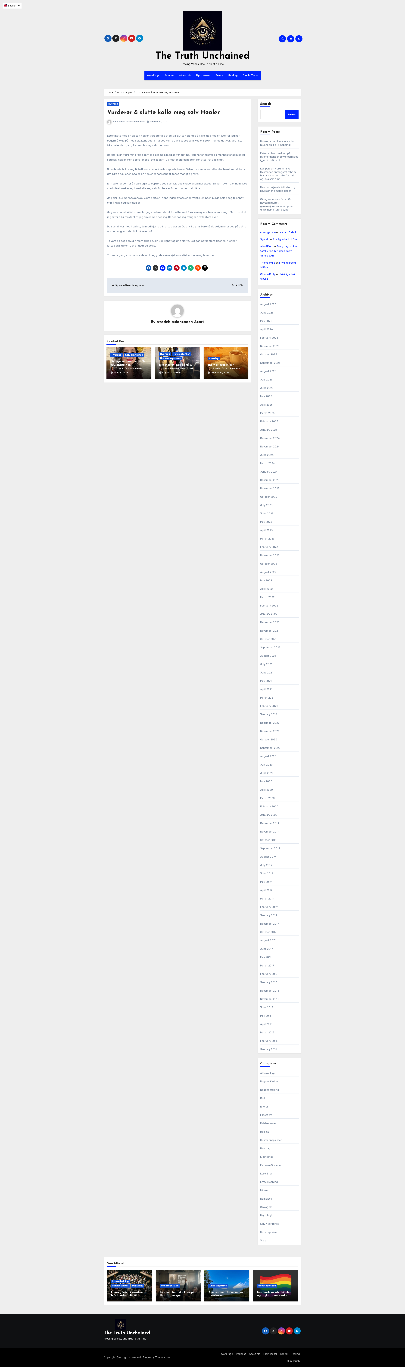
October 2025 (268, 354)
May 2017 (266, 957)
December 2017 (269, 923)
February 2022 (269, 605)
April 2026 (266, 329)
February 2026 (269, 337)
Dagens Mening (269, 1089)
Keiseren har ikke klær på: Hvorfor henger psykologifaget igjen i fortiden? (279, 157)
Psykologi (266, 1215)
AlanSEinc (266, 246)
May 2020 (266, 781)
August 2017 (268, 940)
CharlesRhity (268, 274)
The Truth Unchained (202, 56)
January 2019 (268, 915)
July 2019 (266, 865)
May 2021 (266, 680)
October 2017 (268, 932)
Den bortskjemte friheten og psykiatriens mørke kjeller (274, 1296)
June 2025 (267, 387)
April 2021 (266, 689)
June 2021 (266, 672)
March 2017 (267, 965)
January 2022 (268, 614)
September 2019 (270, 848)
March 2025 (267, 413)
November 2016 (269, 999)
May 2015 (266, 1015)
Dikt (262, 1098)
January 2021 (268, 714)
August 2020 (268, 756)
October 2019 (268, 840)
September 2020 (270, 747)
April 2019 (266, 890)
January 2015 (268, 1049)
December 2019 (269, 823)
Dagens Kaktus (269, 1081)
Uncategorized (269, 1232)
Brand (219, 75)
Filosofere (266, 1115)
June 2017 (266, 948)
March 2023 (267, 538)
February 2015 (269, 1040)
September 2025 (270, 362)
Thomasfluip (267, 262)
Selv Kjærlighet (134, 355)
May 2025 (266, 396)
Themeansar (162, 1357)
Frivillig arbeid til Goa (284, 239)
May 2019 (266, 881)
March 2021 (267, 697)
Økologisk (266, 1207)
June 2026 (267, 312)
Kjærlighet (266, 1156)
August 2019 (268, 856)
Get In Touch (250, 75)
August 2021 (268, 655)
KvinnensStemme (270, 1165)
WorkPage (153, 75)
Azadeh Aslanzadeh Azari (131, 121)
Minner (264, 1190)
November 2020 (270, 731)
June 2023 (267, 513)
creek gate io (268, 232)
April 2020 (266, 789)
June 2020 (267, 773)
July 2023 (266, 505)
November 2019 (269, 831)
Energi (264, 1106)
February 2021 (269, 706)
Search (265, 104)
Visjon (264, 1240)
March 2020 (267, 798)
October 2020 (268, 739)
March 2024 (267, 463)
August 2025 (268, 371)
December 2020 (270, 722)
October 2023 (268, 496)
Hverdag (113, 104)
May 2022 (266, 580)
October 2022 (268, 563)
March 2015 (267, 1032)
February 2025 (269, 421)
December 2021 (269, 622)
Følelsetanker (182, 354)
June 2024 (267, 454)
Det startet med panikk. (175, 365)
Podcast (169, 75)
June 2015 (266, 1007)
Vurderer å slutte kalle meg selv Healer (163, 113)
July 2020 (266, 764)
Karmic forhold (288, 232)
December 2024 (270, 438)
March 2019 (267, 898)
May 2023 (266, 521)
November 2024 (270, 446)
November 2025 (270, 346)
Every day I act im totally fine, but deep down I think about (279, 251)
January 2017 (268, 982)
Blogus (147, 1357)
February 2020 (269, 806)
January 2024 (268, 471)
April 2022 (266, 588)
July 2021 (266, 664)
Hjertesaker (203, 75)
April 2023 (266, 530)
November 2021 (269, 630)
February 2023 (269, 547)
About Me (185, 75)
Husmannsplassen (170, 358)
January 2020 (268, 814)
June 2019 (266, 873)
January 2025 (268, 429)
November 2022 (270, 555)
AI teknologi (267, 1073)
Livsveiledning (269, 1181)
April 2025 (266, 404)
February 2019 (269, 906)
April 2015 (266, 1024)
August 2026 (268, 304)
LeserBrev (266, 1173)
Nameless (266, 1198)
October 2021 (268, 639)
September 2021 (270, 647)
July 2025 (266, 379)
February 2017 (269, 973)
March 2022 (267, 597)
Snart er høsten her (221, 365)
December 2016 (269, 990)
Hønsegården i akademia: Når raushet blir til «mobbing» (128, 1296)
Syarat (264, 239)
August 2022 (268, 572)
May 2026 (266, 321)
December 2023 (270, 480)
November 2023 (270, 488)
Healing (233, 75)
